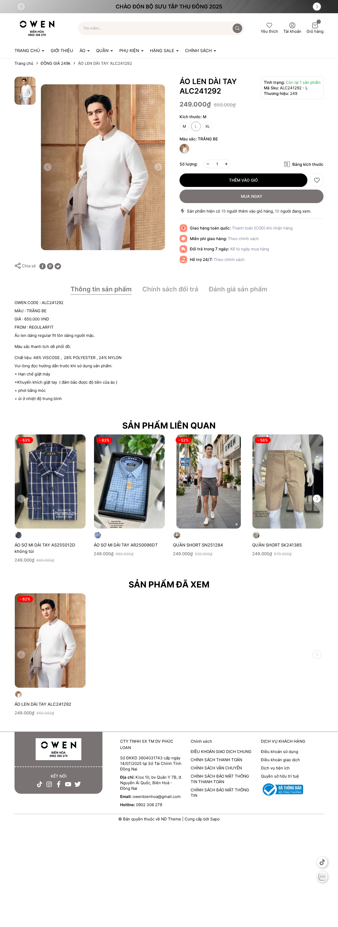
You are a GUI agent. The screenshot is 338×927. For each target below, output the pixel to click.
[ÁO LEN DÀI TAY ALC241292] (50, 640)
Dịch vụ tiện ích (275, 767)
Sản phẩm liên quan (169, 425)
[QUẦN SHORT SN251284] (208, 481)
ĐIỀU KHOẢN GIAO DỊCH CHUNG (221, 751)
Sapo (215, 819)
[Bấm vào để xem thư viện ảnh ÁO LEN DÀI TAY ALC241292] (103, 167)
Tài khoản (292, 31)
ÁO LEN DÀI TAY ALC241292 (43, 704)
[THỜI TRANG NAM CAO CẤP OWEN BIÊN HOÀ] (58, 749)
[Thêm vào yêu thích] (316, 180)
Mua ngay (251, 196)
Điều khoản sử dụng (279, 751)
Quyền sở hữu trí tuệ (280, 776)
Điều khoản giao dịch (280, 759)
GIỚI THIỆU (62, 50)
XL (207, 126)
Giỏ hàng (315, 31)
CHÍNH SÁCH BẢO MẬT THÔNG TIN (220, 792)
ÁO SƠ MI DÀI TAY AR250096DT (126, 545)
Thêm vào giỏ (243, 180)
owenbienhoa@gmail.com (157, 796)
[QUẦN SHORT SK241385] (287, 481)
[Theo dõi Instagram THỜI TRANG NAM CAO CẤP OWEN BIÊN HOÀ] (49, 784)
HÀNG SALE (163, 50)
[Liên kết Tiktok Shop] (322, 862)
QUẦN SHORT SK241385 (277, 545)
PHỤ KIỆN (129, 50)
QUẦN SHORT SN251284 (198, 545)
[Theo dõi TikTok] (39, 784)
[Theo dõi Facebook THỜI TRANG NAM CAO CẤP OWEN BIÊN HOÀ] (58, 784)
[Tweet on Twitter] (58, 265)
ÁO (83, 50)
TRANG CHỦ (28, 50)
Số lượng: (189, 164)
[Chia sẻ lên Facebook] (42, 265)
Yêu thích (269, 31)
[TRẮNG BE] (184, 148)
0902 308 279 (149, 804)
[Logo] (37, 27)
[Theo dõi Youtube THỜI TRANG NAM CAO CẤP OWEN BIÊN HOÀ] (68, 784)
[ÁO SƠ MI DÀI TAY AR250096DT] (129, 481)
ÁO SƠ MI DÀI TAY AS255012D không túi (45, 548)
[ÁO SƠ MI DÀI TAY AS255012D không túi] (50, 481)
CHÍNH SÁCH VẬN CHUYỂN (216, 767)
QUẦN (103, 50)
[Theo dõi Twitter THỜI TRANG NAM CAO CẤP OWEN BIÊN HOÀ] (77, 784)
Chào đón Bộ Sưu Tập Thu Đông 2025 (169, 6)
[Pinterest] (50, 265)
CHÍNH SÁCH (199, 50)
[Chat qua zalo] (322, 876)
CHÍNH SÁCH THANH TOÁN (216, 759)
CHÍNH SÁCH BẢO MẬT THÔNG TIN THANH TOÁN (220, 779)
